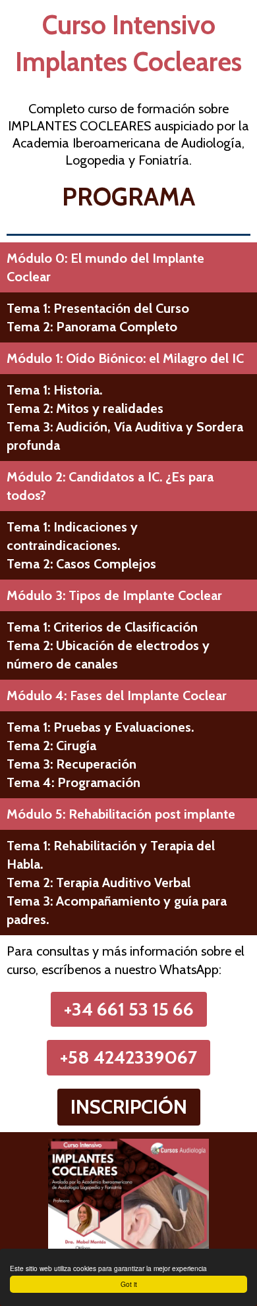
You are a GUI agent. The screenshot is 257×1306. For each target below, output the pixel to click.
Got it (129, 1284)
